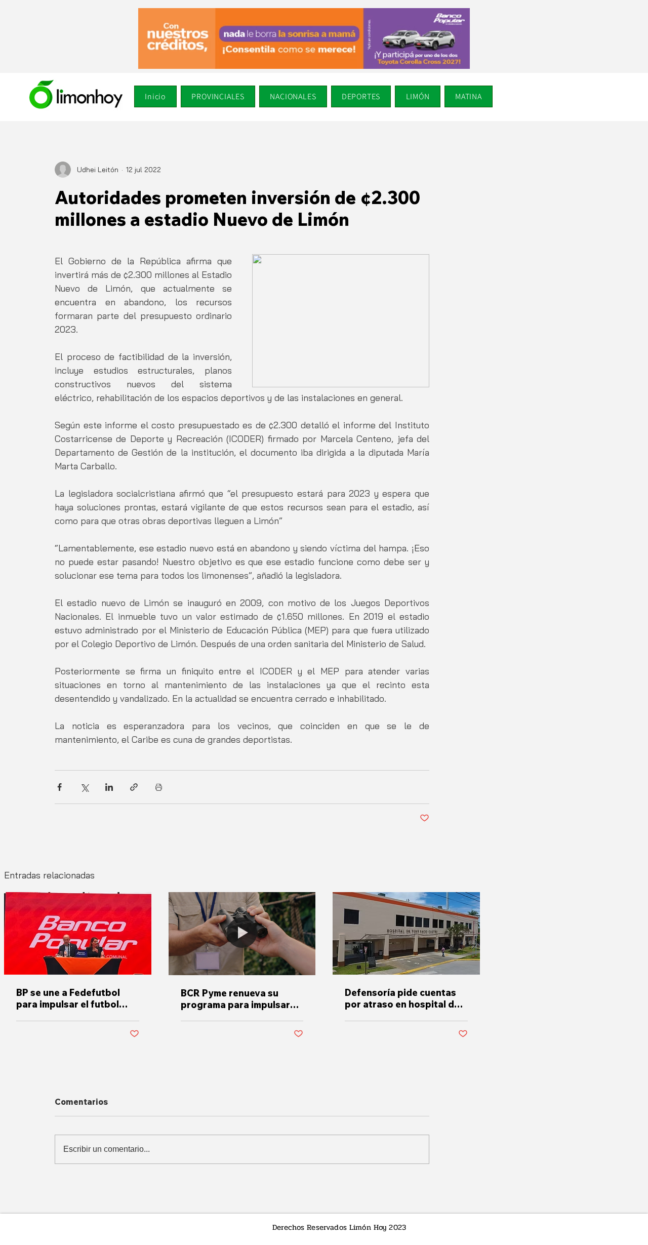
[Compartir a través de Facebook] (59, 787)
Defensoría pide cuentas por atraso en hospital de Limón (402, 998)
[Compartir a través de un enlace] (134, 787)
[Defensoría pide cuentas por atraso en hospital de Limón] (406, 933)
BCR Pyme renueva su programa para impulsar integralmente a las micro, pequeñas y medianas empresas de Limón (239, 999)
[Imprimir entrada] (159, 787)
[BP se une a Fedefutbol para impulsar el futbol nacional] (77, 933)
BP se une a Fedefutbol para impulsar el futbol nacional (68, 998)
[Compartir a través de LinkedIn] (109, 787)
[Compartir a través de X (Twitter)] (84, 787)
